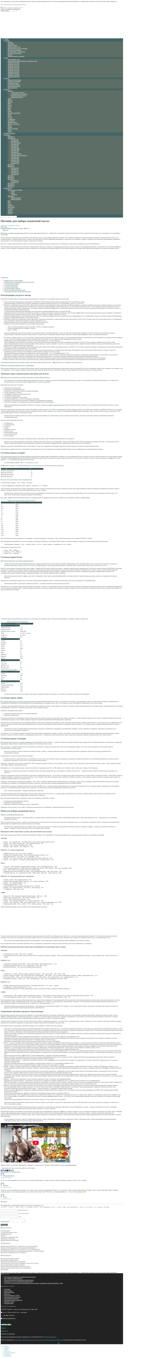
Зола (9, 202)
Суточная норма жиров (11, 287)
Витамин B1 (15, 139)
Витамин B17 (15, 163)
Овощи (10, 100)
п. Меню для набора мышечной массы (52, 405)
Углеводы (14, 194)
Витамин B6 (15, 147)
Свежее (6, 39)
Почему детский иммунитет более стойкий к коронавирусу (18, 1248)
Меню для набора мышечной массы (15, 290)
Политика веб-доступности (12, 1297)
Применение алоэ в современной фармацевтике (18, 1281)
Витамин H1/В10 (16, 154)
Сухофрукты (11, 119)
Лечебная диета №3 (13, 67)
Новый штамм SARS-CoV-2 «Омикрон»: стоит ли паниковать (19, 1246)
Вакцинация (4, 1269)
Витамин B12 (15, 157)
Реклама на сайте (9, 1301)
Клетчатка (11, 205)
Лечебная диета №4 (13, 69)
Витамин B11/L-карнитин (19, 155)
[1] (2, 228)
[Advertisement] (61, 24)
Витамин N (11, 183)
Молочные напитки (17, 97)
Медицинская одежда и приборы (17, 48)
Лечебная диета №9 (13, 77)
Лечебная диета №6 (13, 72)
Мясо (9, 103)
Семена (10, 127)
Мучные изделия (13, 128)
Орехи (10, 114)
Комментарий (5, 1221)
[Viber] (9, 1170)
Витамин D (11, 166)
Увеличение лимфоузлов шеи (9, 1237)
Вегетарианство (12, 88)
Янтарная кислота (6, 1234)
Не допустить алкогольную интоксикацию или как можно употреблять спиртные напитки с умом (33, 1283)
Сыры (9, 130)
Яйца (9, 108)
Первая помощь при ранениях (10, 1240)
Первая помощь (12, 45)
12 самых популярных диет (9, 1232)
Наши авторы (8, 1290)
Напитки (10, 91)
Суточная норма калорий (11, 283)
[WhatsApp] (11, 1170)
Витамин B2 (15, 141)
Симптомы (11, 44)
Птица (10, 106)
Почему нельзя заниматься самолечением (13, 1261)
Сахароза (10, 209)
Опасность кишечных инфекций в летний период (19, 1280)
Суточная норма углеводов (12, 288)
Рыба (9, 110)
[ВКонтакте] (1, 1170)
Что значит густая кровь (8, 1238)
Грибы (10, 111)
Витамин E (11, 176)
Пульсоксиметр (5, 1230)
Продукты (7, 89)
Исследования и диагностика (16, 51)
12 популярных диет (14, 59)
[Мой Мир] (5, 1170)
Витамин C (11, 165)
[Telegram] (13, 1170)
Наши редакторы (9, 1292)
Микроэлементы (16, 198)
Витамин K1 (15, 180)
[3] (6, 228)
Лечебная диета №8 (13, 75)
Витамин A (11, 136)
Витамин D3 (15, 171)
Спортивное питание (14, 84)
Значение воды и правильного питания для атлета (19, 282)
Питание (6, 78)
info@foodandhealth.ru (49, 1337)
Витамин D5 (15, 174)
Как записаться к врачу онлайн (10, 1258)
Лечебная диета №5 (13, 70)
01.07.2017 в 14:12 (6, 1187)
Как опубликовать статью (11, 1295)
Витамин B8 (15, 150)
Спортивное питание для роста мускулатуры (17, 291)
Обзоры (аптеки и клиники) (16, 56)
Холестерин (11, 207)
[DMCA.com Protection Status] (6, 1325)
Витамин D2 (15, 169)
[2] (4, 228)
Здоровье (7, 40)
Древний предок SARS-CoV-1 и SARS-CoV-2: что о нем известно (20, 1249)
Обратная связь (8, 1303)
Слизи (9, 204)
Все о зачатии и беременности (13, 1278)
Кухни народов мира (14, 86)
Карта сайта (4, 1331)
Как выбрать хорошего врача (9, 1260)
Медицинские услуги (14, 47)
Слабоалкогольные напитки (19, 94)
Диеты (6, 58)
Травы (9, 99)
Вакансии (7, 1294)
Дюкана (95, 370)
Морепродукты (12, 122)
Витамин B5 (15, 146)
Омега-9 (10, 213)
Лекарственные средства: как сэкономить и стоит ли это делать (20, 1263)
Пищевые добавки (9, 133)
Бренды (10, 55)
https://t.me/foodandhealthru (69, 1165)
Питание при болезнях (14, 50)
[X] (7, 1170)
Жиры (13, 193)
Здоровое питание (13, 83)
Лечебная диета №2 (13, 66)
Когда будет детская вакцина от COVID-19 (13, 1252)
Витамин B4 (15, 144)
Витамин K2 (15, 182)
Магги (100, 370)
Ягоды (10, 116)
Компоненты (8, 188)
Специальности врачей (14, 53)
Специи (10, 117)
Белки (13, 191)
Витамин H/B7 (15, 149)
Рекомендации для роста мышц (13, 280)
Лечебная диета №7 (13, 73)
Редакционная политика (11, 1298)
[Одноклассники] (3, 1170)
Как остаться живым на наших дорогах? (13, 1264)
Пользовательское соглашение (13, 1300)
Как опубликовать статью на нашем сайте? (13, 4)
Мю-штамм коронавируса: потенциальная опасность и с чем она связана (22, 1251)
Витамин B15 (15, 160)
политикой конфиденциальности (25, 1340)
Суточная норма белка (11, 285)
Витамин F (11, 177)
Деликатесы (11, 121)
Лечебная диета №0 (13, 62)
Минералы (11, 196)
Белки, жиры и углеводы (15, 190)
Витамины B (11, 138)
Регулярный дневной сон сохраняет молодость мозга (20, 1277)
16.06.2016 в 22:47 (6, 1177)
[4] (8, 228)
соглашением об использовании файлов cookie (50, 1340)
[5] (10, 228)
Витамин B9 (15, 152)
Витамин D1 (15, 168)
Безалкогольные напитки (18, 95)
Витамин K (11, 179)
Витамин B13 (15, 158)
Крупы (10, 105)
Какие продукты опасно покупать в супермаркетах (16, 1268)
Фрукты (10, 102)
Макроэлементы (16, 199)
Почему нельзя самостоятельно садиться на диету (22, 61)
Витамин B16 (15, 161)
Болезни (10, 42)
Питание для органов (14, 81)
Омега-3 (10, 210)
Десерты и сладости (14, 124)
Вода (9, 201)
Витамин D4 (15, 172)
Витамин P (11, 185)
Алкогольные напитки (18, 92)
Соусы (10, 132)
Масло (10, 125)
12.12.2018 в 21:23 (6, 1198)
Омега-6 (10, 212)
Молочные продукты (14, 113)
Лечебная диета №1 (13, 64)
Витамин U (11, 187)
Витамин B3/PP (16, 143)
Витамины (7, 135)
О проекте (7, 1289)
